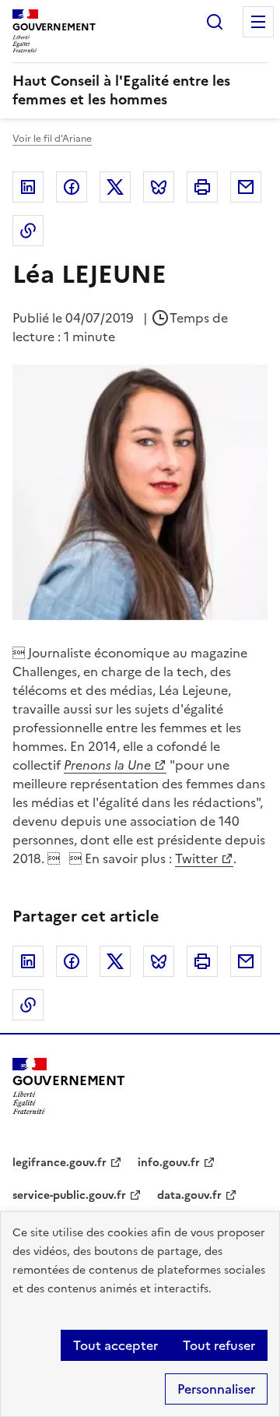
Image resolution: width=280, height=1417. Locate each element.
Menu (258, 21)
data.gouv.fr (189, 1195)
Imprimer (202, 187)
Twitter (115, 187)
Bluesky (158, 187)
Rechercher (214, 21)
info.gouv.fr (169, 1162)
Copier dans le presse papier (28, 230)
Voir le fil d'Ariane (52, 139)
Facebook (71, 187)
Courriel (245, 187)
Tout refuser (219, 1345)
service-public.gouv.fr (69, 1195)
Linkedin (28, 187)
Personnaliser (216, 1389)
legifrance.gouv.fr (59, 1162)
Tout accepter (115, 1345)
